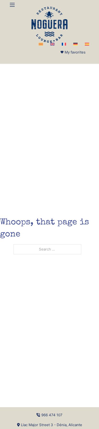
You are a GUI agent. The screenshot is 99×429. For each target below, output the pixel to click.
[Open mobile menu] (12, 5)
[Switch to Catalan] (41, 44)
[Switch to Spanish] (87, 44)
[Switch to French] (64, 44)
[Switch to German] (75, 44)
